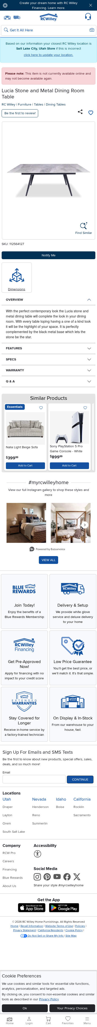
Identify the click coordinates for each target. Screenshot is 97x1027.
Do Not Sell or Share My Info (45, 936)
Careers (8, 861)
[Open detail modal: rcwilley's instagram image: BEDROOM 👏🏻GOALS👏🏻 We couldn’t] (71, 523)
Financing (10, 869)
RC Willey (8, 104)
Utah (7, 799)
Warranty (15, 370)
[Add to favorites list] (90, 113)
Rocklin (78, 807)
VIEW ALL (49, 560)
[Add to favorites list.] (41, 408)
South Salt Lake (14, 832)
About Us (9, 886)
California (82, 799)
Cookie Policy (74, 930)
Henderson (40, 807)
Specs (11, 359)
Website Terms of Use (59, 926)
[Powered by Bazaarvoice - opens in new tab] (47, 550)
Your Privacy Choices (72, 1008)
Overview (14, 300)
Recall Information (31, 926)
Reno (36, 815)
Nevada (39, 799)
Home (14, 926)
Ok (25, 1008)
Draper (8, 807)
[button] (19, 5)
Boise (60, 807)
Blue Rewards (13, 878)
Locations (11, 793)
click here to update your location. (48, 55)
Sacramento (82, 815)
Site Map (71, 936)
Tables (38, 104)
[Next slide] (87, 436)
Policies (80, 926)
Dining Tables (56, 104)
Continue (80, 780)
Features (14, 348)
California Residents (50, 930)
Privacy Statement (24, 930)
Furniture (24, 104)
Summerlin (40, 823)
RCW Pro (9, 853)
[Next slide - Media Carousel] (84, 524)
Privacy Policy (49, 999)
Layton (7, 815)
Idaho (61, 799)
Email (6, 772)
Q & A (10, 381)
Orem (7, 823)
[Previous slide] (10, 436)
